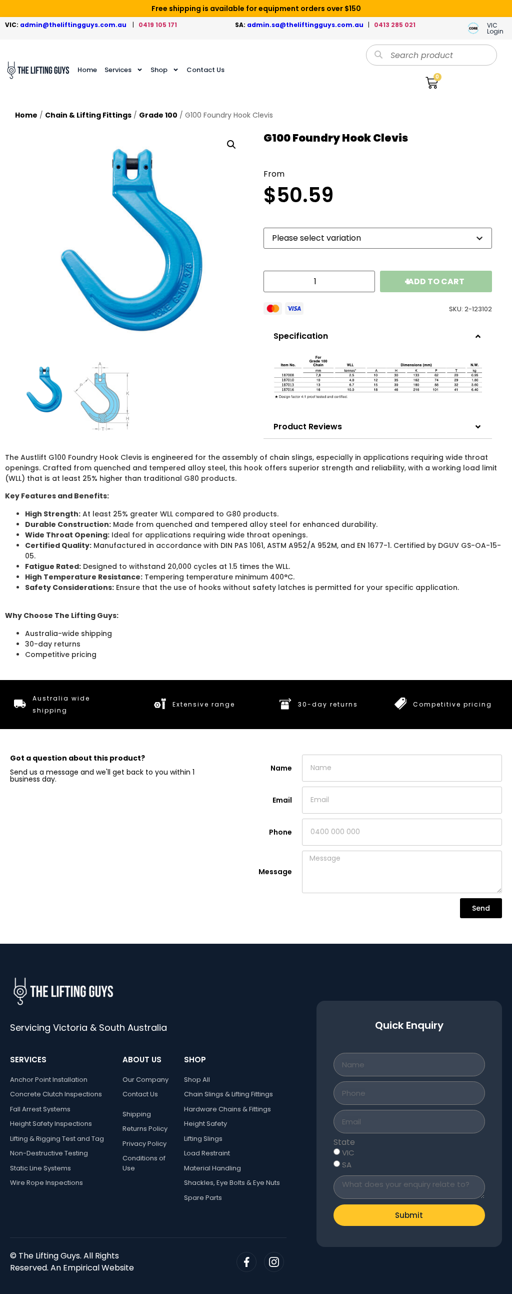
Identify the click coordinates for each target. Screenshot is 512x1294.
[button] (231, 145)
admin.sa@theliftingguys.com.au (307, 25)
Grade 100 (158, 115)
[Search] (378, 55)
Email (282, 800)
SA (347, 1164)
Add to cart (436, 281)
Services (118, 70)
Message (275, 871)
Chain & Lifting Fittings (88, 115)
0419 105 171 (157, 25)
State (344, 1142)
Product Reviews (308, 426)
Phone (280, 832)
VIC (348, 1152)
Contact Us (205, 70)
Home (87, 70)
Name (281, 768)
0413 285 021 (395, 25)
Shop (159, 70)
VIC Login (495, 28)
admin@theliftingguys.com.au (75, 25)
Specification (301, 336)
